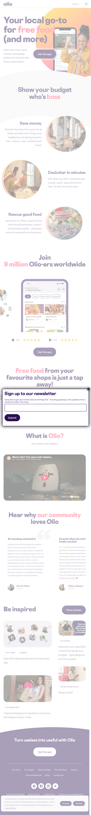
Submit (12, 417)
